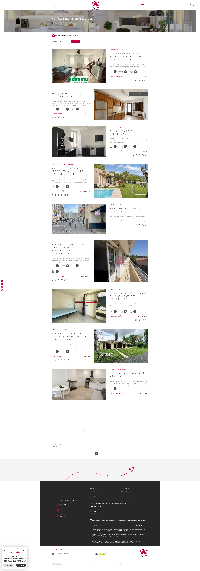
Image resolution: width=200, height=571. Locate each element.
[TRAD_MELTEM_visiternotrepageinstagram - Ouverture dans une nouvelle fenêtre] (2, 287)
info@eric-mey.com (65, 510)
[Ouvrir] (53, 5)
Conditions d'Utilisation (121, 542)
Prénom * (125, 488)
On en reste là (21, 548)
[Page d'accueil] (95, 5)
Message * (94, 511)
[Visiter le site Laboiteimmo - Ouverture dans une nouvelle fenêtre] (57, 564)
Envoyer (138, 525)
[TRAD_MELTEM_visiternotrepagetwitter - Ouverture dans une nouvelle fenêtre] (2, 284)
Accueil (54, 15)
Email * (93, 496)
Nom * (92, 488)
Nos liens (111, 564)
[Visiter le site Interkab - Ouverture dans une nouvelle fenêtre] (100, 554)
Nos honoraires (93, 564)
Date (74, 41)
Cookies (122, 564)
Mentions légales (105, 564)
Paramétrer (8, 565)
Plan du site (99, 564)
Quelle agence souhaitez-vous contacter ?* (108, 503)
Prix (67, 41)
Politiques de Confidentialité (110, 542)
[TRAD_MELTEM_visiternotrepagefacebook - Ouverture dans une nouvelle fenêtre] (2, 281)
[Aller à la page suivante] (107, 453)
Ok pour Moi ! (21, 565)
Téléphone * (126, 496)
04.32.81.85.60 (64, 505)
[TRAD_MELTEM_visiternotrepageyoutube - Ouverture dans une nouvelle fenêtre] (2, 290)
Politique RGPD (117, 564)
